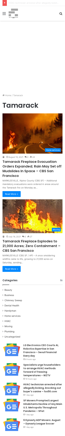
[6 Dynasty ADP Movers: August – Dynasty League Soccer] (11, 424)
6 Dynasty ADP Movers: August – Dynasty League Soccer (41, 421)
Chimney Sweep (13, 300)
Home (7, 95)
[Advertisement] (32, 58)
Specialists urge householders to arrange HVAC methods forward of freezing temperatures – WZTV (41, 370)
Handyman (10, 310)
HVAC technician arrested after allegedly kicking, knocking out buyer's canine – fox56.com (42, 388)
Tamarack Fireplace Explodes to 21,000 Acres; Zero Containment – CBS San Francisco (31, 246)
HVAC (7, 321)
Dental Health (11, 305)
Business (9, 295)
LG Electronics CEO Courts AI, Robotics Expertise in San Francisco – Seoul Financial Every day (41, 350)
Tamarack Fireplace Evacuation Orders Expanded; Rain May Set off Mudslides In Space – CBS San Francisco (32, 168)
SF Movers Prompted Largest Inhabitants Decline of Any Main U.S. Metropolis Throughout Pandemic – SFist (42, 406)
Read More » (11, 194)
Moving (8, 326)
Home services (12, 316)
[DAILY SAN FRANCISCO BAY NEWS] (13, 13)
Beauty (8, 290)
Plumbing (9, 331)
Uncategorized (12, 336)
